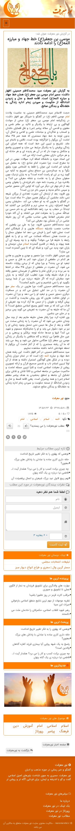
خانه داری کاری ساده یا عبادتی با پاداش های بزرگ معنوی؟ (41, 461)
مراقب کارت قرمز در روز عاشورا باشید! (49, 595)
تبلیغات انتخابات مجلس (56, 562)
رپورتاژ (39, 731)
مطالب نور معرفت (59, 816)
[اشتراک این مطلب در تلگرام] (24, 437)
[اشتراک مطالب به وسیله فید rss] (8, 437)
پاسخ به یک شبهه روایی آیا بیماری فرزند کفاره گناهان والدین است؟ (41, 646)
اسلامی (34, 419)
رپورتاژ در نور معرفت (58, 811)
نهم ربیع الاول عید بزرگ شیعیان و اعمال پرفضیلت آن (40, 478)
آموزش (27, 726)
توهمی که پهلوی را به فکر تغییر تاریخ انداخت (44, 454)
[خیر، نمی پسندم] (10, 426)
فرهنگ (64, 731)
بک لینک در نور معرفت (56, 806)
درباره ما (65, 801)
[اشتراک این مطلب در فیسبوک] (19, 437)
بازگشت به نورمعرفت (18, 750)
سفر (13, 286)
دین (16, 726)
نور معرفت (62, 12)
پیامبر (51, 731)
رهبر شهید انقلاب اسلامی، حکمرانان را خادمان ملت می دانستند (40, 612)
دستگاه (39, 228)
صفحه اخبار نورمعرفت (55, 744)
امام (67, 116)
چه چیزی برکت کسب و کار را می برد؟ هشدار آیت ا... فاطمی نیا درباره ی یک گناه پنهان (40, 471)
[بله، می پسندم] (26, 426)
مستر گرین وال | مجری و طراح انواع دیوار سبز (42, 567)
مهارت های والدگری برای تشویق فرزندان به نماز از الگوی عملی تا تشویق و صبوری (39, 587)
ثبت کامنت (57, 544)
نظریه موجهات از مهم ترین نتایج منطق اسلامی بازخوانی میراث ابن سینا (40, 602)
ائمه (46, 356)
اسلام (26, 244)
